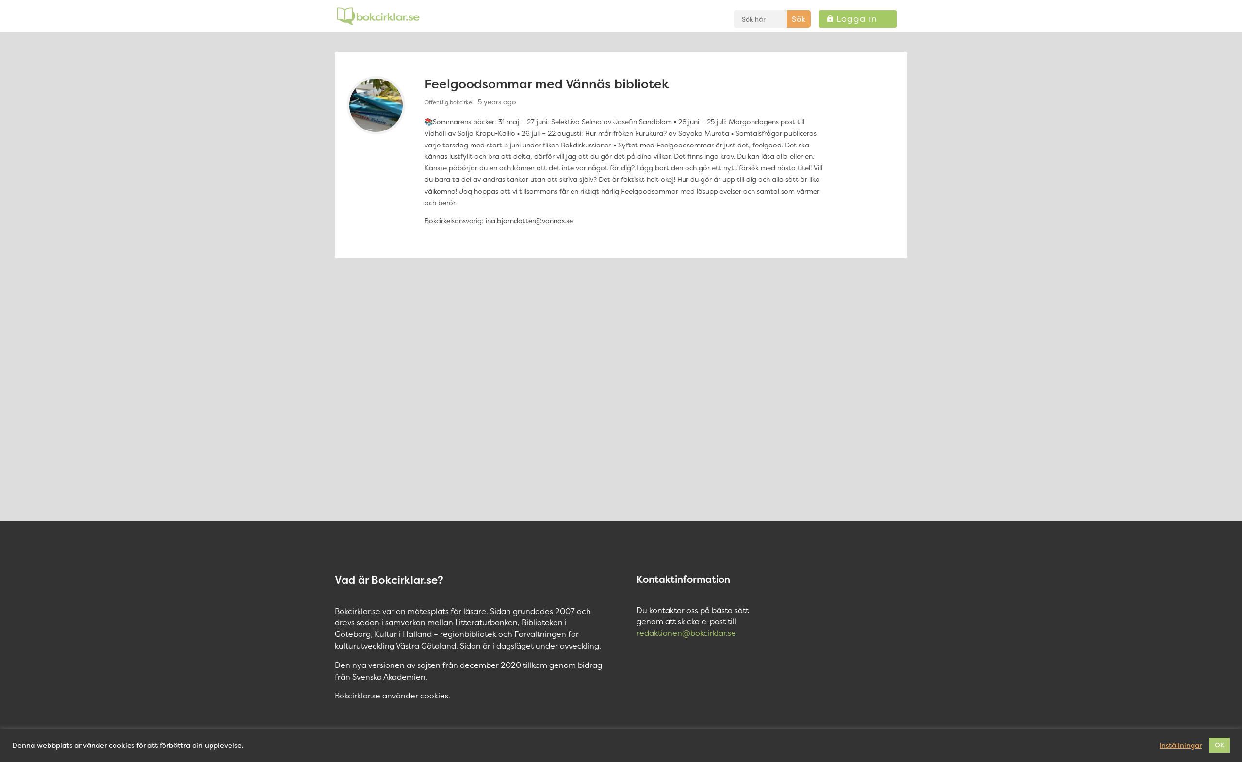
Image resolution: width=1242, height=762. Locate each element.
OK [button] (1219, 745)
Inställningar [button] (1181, 745)
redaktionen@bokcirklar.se (686, 633)
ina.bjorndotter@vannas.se (529, 220)
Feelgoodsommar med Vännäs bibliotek (547, 83)
